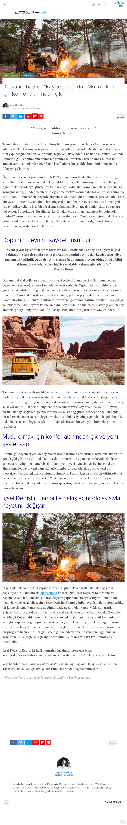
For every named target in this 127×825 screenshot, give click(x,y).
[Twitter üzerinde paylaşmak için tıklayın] (13, 116)
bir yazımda (48, 593)
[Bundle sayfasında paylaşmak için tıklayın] (41, 116)
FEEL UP (27, 76)
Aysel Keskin (16, 105)
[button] (4, 4)
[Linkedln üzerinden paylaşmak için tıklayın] (20, 116)
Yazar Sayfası (113, 802)
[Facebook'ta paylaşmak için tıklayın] (6, 116)
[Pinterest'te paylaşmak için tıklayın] (28, 116)
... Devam (68, 791)
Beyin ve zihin (11, 76)
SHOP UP (101, 4)
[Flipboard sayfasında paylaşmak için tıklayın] (35, 116)
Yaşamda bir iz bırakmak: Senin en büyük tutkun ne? (57, 678)
